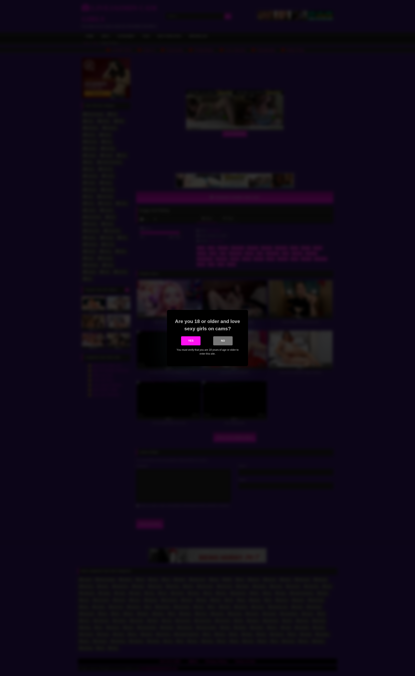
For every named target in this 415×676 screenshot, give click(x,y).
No (223, 340)
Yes (191, 340)
